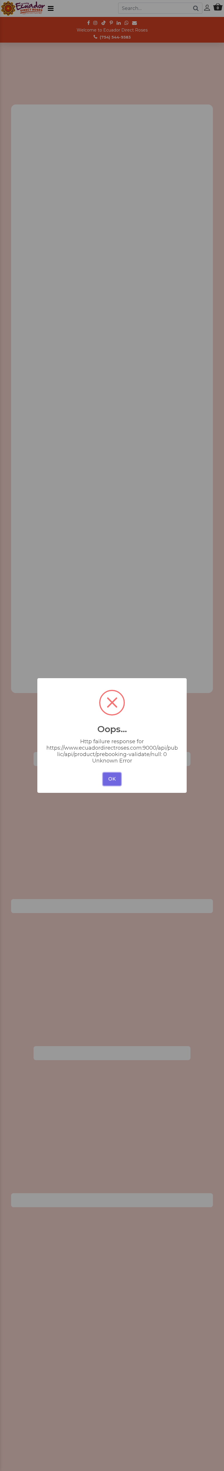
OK (112, 779)
